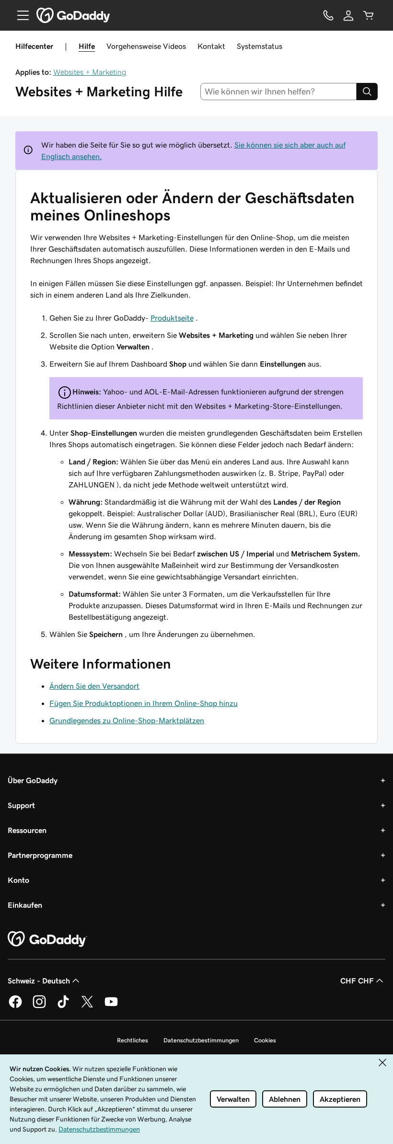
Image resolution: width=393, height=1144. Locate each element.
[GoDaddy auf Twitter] (87, 1006)
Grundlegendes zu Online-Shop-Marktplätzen (126, 720)
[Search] (367, 91)
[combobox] (279, 91)
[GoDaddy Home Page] (47, 939)
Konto (18, 880)
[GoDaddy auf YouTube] (111, 1006)
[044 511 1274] (328, 15)
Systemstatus (259, 46)
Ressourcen (27, 830)
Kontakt (211, 46)
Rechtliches (132, 1040)
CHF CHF (357, 980)
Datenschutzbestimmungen (201, 1040)
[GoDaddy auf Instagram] (39, 1006)
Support (21, 805)
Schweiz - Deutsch (39, 980)
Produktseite (172, 318)
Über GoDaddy (33, 780)
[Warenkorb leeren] (368, 15)
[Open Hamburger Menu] (19, 15)
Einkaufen (25, 905)
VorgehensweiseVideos (146, 46)
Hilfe (87, 46)
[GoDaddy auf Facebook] (15, 1006)
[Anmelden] (348, 15)
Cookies (265, 1040)
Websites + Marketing (90, 72)
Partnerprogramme (40, 855)
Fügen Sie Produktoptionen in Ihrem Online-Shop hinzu (143, 703)
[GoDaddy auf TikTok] (63, 1006)
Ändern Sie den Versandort (94, 686)
